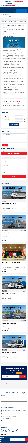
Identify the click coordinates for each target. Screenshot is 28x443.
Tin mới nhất (4, 21)
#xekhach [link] (5, 93)
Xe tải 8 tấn (20, 383)
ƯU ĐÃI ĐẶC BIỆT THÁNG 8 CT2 (9, 203)
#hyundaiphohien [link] (6, 92)
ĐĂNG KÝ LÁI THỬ (21, 11)
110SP (9, 384)
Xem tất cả (4, 210)
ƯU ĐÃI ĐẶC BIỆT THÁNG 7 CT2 (9, 293)
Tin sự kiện (16, 21)
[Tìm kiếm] (14, 11)
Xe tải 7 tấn (14, 383)
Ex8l (10, 383)
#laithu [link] (11, 92)
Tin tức (7, 14)
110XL (6, 384)
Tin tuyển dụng (23, 21)
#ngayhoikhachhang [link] (17, 92)
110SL (2, 384)
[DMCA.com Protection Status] (5, 434)
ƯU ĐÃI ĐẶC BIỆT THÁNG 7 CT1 (9, 323)
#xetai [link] (23, 92)
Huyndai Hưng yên (5, 383)
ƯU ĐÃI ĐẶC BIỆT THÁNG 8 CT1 (9, 233)
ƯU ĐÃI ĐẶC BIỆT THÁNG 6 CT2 (9, 352)
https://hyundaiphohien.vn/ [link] (13, 90)
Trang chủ (3, 14)
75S (12, 384)
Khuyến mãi (10, 21)
